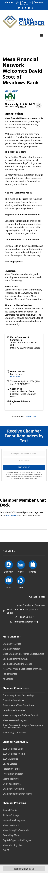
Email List (26, 2)
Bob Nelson (12, 515)
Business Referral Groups (16, 658)
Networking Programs (14, 820)
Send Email (15, 376)
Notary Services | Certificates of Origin (22, 668)
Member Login (12, 2)
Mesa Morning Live (12, 845)
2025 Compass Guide (13, 748)
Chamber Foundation (13, 788)
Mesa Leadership (11, 825)
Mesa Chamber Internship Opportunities (23, 653)
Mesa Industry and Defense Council (20, 715)
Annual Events (10, 810)
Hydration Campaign (13, 773)
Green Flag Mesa (11, 835)
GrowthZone (30, 416)
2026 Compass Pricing (14, 753)
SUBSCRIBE (24, 467)
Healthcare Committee (14, 710)
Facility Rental (10, 673)
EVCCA (6, 850)
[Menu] (41, 35)
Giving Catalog (10, 763)
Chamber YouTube (12, 643)
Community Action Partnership (18, 695)
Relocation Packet (11, 768)
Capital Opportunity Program (17, 840)
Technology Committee (14, 732)
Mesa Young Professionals (16, 830)
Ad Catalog (8, 678)
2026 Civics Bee (10, 758)
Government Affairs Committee (18, 705)
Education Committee (13, 700)
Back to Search (11, 91)
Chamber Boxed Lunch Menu (17, 793)
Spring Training (11, 778)
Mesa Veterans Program (15, 720)
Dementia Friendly (12, 783)
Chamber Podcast (11, 648)
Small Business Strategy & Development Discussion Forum (23, 726)
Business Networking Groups (17, 663)
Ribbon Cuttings (11, 815)
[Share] (39, 105)
